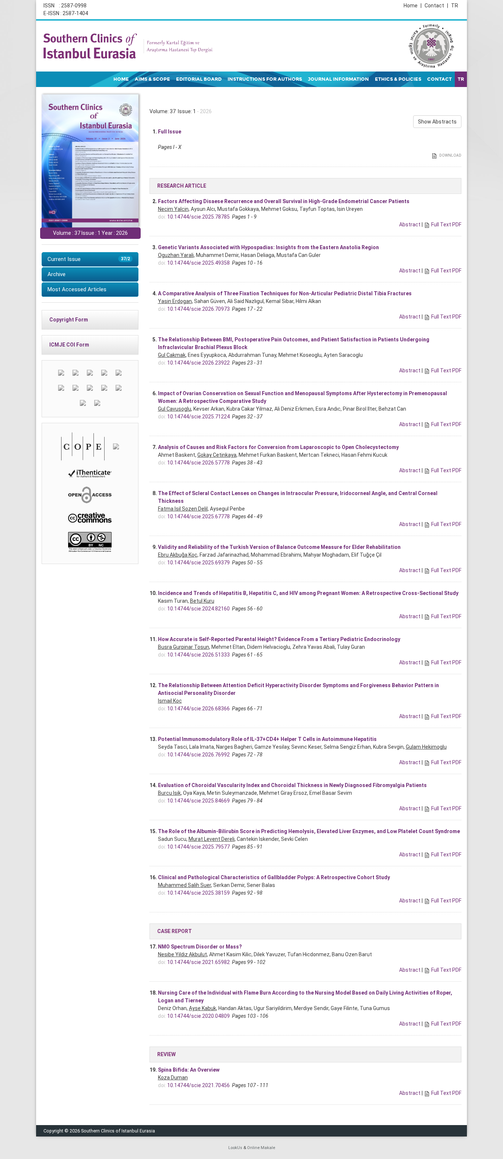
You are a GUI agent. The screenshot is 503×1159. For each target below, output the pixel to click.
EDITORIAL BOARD (199, 79)
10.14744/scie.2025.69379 (198, 562)
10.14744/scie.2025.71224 (198, 417)
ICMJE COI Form (69, 345)
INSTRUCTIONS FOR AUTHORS (265, 79)
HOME (121, 79)
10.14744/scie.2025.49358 (198, 263)
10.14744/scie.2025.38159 (198, 893)
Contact (436, 5)
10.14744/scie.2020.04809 (198, 1016)
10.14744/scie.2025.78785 (198, 217)
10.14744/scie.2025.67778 (198, 516)
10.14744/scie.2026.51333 (198, 655)
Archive (57, 274)
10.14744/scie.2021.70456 (198, 1085)
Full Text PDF (446, 224)
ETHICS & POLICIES (398, 79)
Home (413, 5)
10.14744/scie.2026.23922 (198, 363)
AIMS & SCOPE (152, 79)
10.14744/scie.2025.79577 (198, 847)
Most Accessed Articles (77, 289)
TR (454, 5)
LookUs (235, 1147)
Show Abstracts (437, 122)
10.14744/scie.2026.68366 (198, 708)
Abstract (410, 224)
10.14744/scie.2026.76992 (198, 755)
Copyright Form (68, 320)
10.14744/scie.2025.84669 (198, 801)
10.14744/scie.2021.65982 (198, 962)
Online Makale (261, 1147)
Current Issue (89, 259)
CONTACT (439, 79)
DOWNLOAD (450, 155)
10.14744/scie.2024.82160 (198, 609)
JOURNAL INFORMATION (338, 79)
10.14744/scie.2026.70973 (198, 309)
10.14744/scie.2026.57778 (198, 463)
